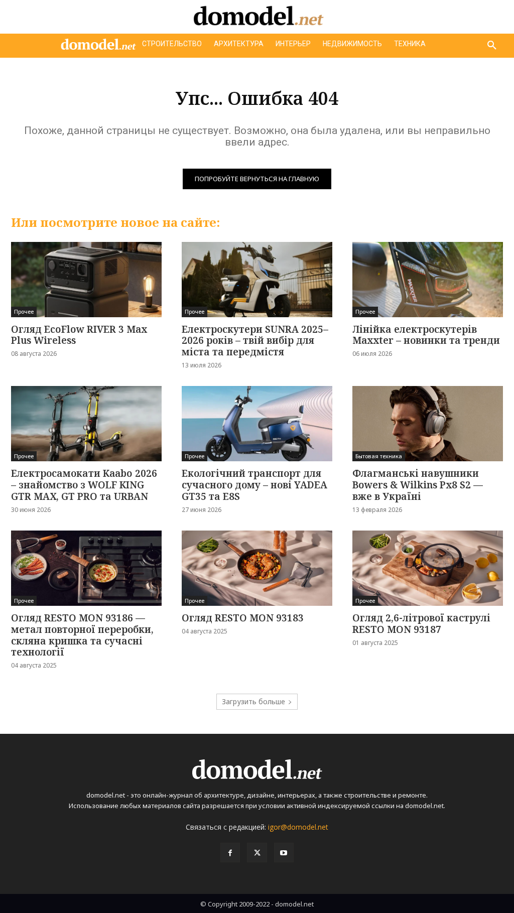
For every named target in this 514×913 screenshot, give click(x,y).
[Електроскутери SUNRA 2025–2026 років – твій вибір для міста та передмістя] (257, 279)
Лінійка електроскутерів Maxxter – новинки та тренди (426, 335)
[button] (492, 46)
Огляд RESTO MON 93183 (243, 617)
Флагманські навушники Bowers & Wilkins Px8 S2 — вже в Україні (417, 485)
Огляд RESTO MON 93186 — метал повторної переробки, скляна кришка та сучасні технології (82, 635)
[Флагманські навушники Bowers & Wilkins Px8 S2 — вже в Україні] (427, 423)
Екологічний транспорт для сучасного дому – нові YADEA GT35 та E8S (254, 485)
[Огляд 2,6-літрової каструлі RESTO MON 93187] (427, 568)
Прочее (24, 311)
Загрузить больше (253, 701)
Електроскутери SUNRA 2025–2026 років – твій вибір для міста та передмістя (255, 341)
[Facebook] (230, 852)
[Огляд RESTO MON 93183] (257, 568)
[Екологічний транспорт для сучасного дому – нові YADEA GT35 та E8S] (257, 423)
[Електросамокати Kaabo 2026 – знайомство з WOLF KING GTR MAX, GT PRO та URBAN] (86, 423)
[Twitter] (257, 852)
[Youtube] (284, 852)
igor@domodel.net (298, 827)
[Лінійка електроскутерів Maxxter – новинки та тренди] (427, 279)
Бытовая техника (378, 456)
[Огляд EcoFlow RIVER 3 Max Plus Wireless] (86, 279)
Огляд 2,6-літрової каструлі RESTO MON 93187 (421, 623)
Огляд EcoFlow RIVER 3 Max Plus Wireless (79, 335)
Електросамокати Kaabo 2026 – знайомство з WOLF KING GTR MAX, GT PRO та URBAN (84, 485)
